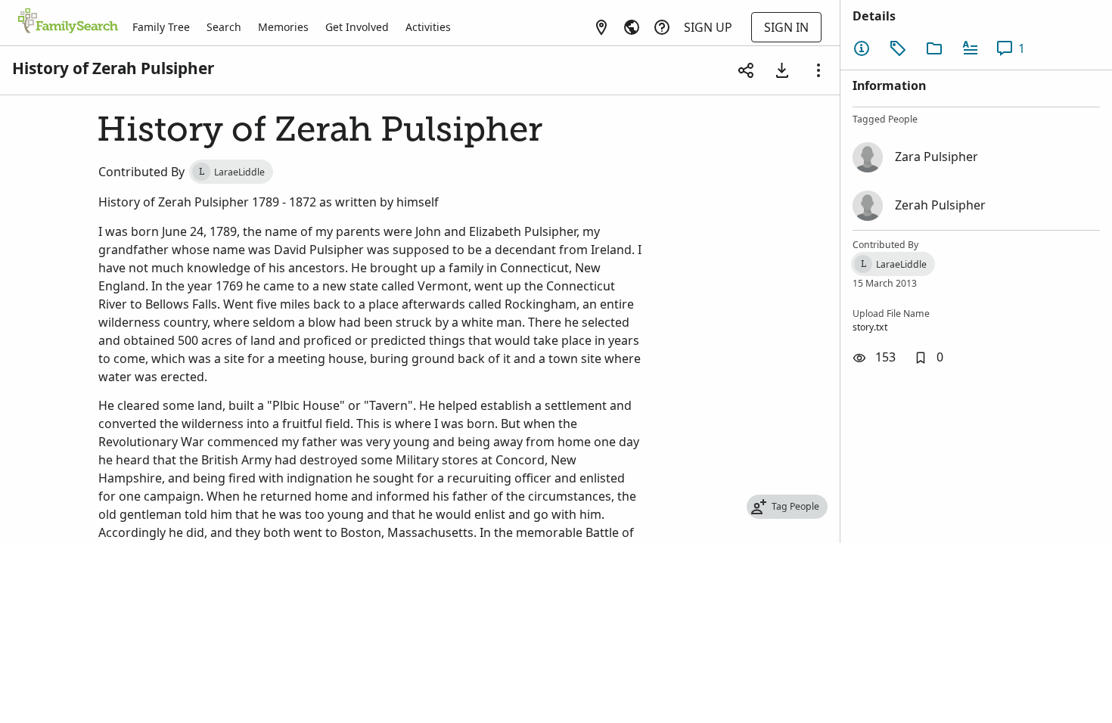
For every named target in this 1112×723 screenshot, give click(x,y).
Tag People (795, 506)
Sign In (786, 27)
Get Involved (357, 27)
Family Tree (161, 27)
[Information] (861, 48)
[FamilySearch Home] (68, 22)
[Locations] (601, 27)
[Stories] (970, 48)
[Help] (662, 27)
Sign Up (708, 27)
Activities (428, 27)
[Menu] (818, 70)
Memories (283, 27)
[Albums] (934, 48)
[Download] (782, 70)
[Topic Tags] (898, 48)
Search (224, 27)
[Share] (746, 70)
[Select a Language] (632, 27)
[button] (928, 357)
